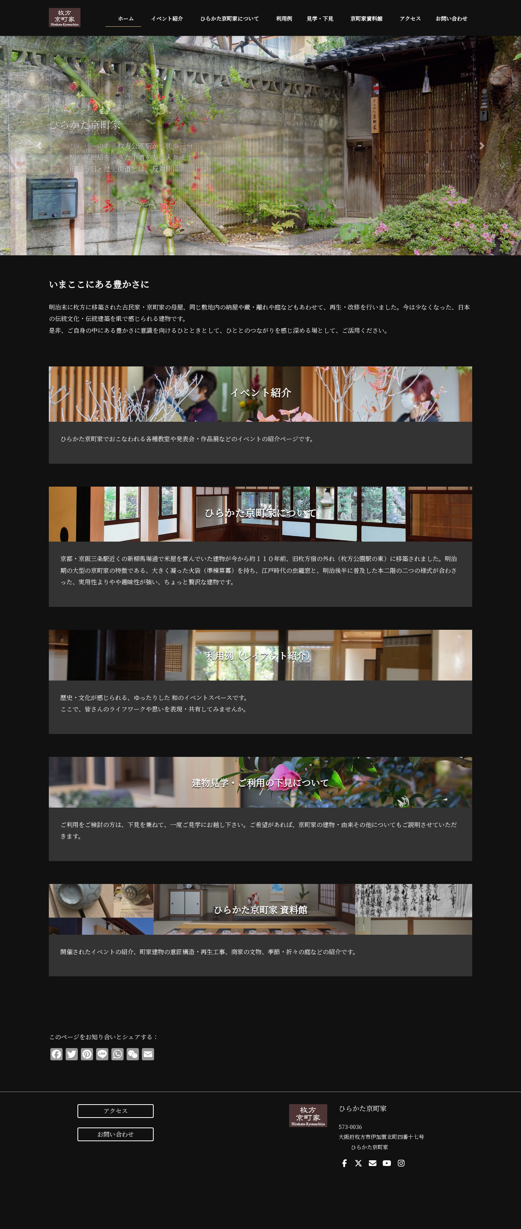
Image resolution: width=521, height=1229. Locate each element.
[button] (39, 145)
